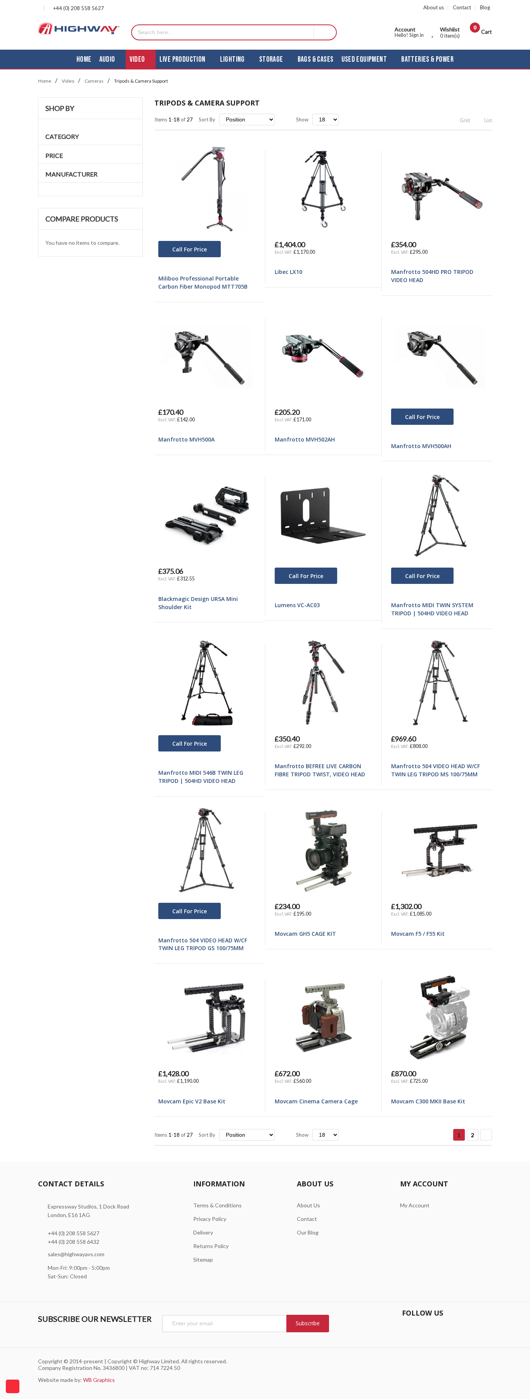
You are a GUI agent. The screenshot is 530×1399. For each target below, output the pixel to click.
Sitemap (203, 1259)
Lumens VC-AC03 (297, 605)
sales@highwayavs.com (76, 1254)
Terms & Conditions (217, 1205)
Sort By (207, 119)
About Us (308, 1205)
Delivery (203, 1232)
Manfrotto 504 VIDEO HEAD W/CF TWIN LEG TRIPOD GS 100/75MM (202, 944)
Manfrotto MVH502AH (305, 439)
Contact (462, 7)
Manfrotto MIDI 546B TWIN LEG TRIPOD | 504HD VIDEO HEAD (200, 776)
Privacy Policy (209, 1218)
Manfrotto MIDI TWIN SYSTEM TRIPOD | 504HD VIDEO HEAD (432, 609)
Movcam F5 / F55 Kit (418, 933)
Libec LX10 (288, 271)
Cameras (94, 81)
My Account (415, 1205)
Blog (485, 7)
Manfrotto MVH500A (186, 439)
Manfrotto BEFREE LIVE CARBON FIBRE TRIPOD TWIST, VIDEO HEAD (320, 770)
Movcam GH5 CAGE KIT (305, 933)
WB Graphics (99, 1379)
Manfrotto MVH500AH (421, 446)
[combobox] (222, 32)
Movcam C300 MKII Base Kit (428, 1101)
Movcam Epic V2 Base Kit (191, 1101)
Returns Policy (211, 1246)
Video (68, 81)
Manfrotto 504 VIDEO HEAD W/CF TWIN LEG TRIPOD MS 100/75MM (435, 770)
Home (44, 81)
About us (433, 7)
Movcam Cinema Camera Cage (316, 1101)
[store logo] (79, 29)
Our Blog (308, 1232)
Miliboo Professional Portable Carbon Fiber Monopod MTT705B (203, 282)
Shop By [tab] (59, 108)
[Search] (324, 32)
